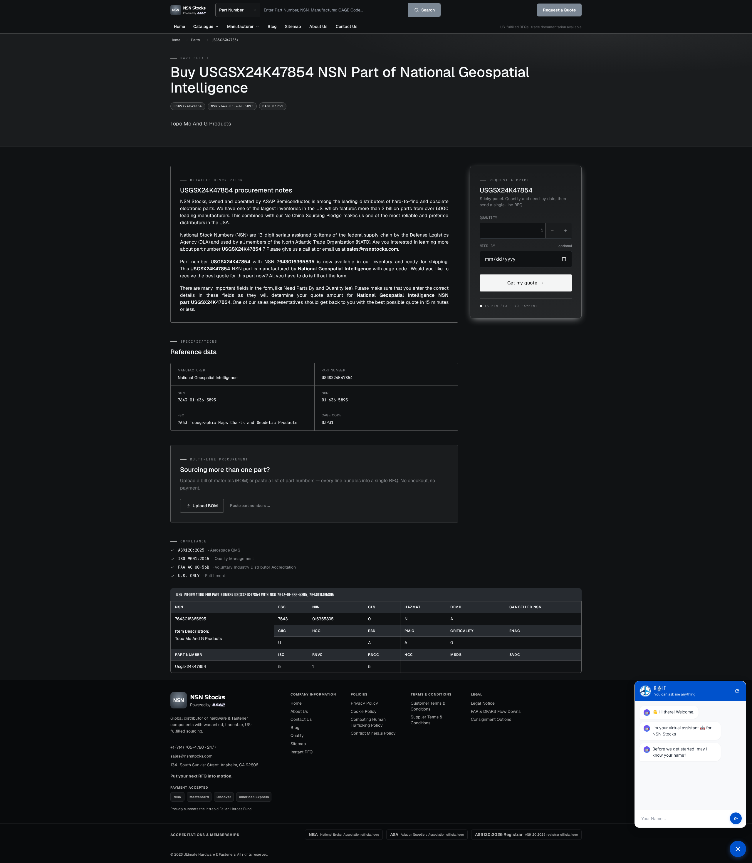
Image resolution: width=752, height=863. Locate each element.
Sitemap (293, 26)
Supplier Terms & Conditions (426, 719)
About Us (318, 26)
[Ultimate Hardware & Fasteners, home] (188, 10)
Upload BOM (205, 505)
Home (179, 26)
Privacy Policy (364, 703)
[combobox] (334, 10)
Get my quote (522, 283)
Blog (272, 26)
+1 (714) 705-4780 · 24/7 (193, 747)
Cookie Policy (364, 711)
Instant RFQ (302, 752)
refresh (737, 691)
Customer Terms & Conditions (428, 706)
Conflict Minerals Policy (373, 733)
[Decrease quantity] (552, 230)
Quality (297, 735)
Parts (195, 40)
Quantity (488, 217)
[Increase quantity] (565, 230)
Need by (526, 246)
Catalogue (203, 26)
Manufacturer (240, 26)
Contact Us (346, 26)
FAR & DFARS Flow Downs (496, 711)
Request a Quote (559, 10)
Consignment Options (491, 719)
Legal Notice (483, 703)
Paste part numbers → (250, 505)
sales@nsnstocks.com (191, 756)
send (735, 818)
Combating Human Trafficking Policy (368, 722)
